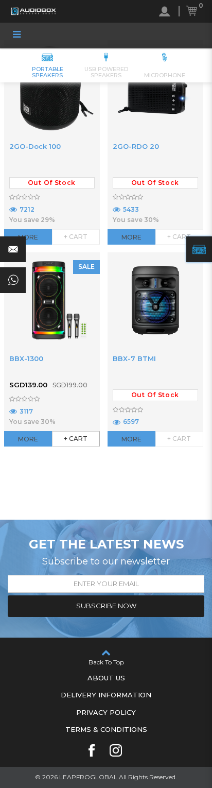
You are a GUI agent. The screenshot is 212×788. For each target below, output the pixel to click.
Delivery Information (106, 695)
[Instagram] (116, 750)
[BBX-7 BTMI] (155, 300)
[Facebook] (91, 750)
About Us (106, 678)
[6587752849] (13, 280)
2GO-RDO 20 (136, 146)
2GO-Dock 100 (35, 146)
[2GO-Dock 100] (52, 88)
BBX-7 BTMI (134, 358)
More (28, 237)
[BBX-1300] (52, 300)
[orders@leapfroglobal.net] (13, 249)
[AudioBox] (33, 11)
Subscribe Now (106, 606)
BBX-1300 (26, 358)
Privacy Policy (106, 712)
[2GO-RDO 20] (155, 88)
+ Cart (75, 438)
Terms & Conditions (106, 729)
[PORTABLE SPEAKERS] (199, 249)
